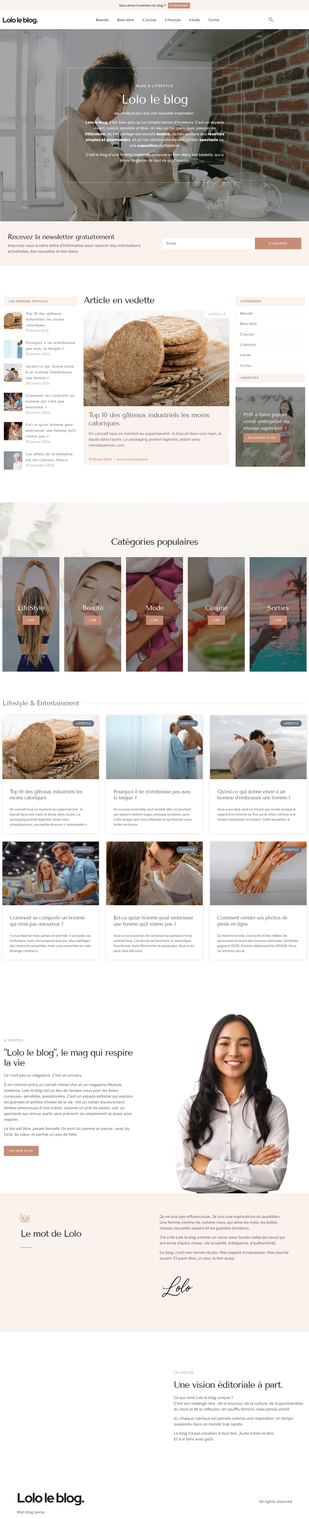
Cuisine (149, 20)
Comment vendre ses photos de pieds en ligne (252, 921)
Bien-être (125, 20)
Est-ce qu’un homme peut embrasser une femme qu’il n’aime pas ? (51, 430)
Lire (31, 620)
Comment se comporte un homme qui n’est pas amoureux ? (50, 401)
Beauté (102, 20)
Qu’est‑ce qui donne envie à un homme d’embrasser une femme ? (50, 372)
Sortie (213, 20)
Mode (194, 20)
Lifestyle (173, 20)
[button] (271, 20)
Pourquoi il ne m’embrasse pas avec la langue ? (152, 795)
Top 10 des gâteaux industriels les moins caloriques (45, 319)
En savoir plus (261, 437)
